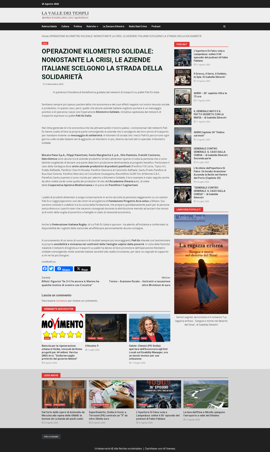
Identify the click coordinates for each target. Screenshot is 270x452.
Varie (45, 43)
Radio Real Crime (138, 26)
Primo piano (59, 405)
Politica (78, 26)
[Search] (224, 26)
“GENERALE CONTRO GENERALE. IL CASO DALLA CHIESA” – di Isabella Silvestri (182, 194)
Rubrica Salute (49, 26)
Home (45, 36)
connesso (61, 300)
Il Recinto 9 (106, 328)
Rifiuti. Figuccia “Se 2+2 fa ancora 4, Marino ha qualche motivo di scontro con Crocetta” (70, 281)
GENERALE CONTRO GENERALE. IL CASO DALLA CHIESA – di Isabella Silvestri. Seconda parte (182, 155)
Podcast (156, 26)
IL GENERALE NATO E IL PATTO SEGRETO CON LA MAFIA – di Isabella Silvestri (182, 116)
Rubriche (91, 26)
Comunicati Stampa (100, 405)
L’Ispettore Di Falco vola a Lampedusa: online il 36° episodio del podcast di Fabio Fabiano (182, 57)
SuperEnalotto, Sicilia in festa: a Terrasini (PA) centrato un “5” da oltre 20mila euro (111, 394)
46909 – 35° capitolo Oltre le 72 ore (182, 96)
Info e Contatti (51, 436)
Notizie (48, 405)
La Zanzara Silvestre (113, 26)
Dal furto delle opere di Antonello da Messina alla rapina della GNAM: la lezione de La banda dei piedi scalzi (64, 394)
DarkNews (151, 448)
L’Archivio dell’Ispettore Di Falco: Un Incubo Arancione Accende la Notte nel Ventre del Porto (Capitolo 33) (182, 175)
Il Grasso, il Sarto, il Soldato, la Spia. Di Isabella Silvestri (182, 77)
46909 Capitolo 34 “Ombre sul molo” (182, 136)
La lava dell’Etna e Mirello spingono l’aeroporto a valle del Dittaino (205, 394)
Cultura (65, 26)
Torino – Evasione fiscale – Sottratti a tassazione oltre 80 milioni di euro (139, 281)
